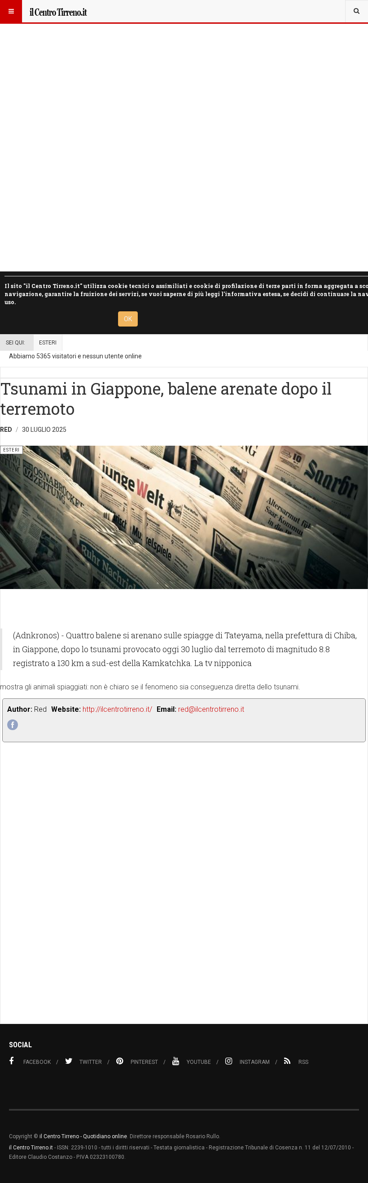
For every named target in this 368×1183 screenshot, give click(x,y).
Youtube (199, 1062)
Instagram (255, 1062)
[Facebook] (12, 724)
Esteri (48, 343)
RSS (303, 1062)
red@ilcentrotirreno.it (211, 709)
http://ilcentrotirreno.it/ (117, 709)
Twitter (90, 1062)
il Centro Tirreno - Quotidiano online (83, 1136)
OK (128, 319)
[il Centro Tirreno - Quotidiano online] (58, 11)
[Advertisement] (184, 903)
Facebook (37, 1062)
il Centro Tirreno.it (31, 1147)
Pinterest (144, 1062)
